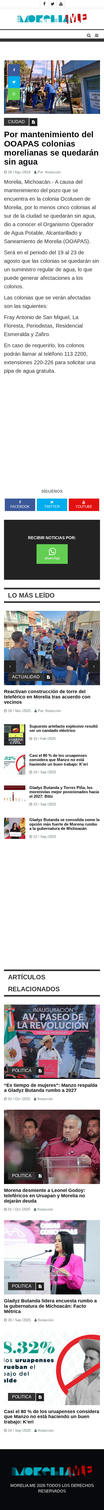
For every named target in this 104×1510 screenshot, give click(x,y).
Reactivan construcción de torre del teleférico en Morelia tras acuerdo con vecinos (47, 697)
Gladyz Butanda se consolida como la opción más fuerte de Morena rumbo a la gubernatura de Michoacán (64, 824)
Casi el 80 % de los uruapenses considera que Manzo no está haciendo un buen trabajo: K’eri (58, 759)
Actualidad (26, 677)
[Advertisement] (52, 429)
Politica (21, 1070)
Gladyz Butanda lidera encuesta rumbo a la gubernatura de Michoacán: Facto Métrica (50, 1306)
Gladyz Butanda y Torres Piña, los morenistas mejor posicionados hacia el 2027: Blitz (64, 792)
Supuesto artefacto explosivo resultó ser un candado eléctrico (63, 728)
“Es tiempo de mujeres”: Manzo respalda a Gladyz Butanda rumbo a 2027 (50, 1088)
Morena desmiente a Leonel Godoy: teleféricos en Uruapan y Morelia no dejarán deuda (44, 1196)
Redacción (53, 172)
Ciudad (16, 121)
